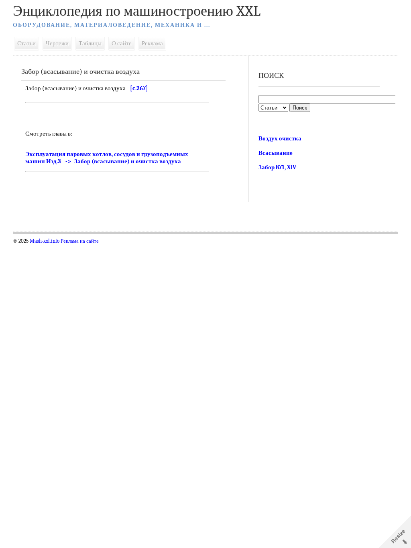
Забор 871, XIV (277, 167)
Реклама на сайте (80, 241)
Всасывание (275, 152)
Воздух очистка (279, 138)
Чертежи (57, 43)
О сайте (122, 43)
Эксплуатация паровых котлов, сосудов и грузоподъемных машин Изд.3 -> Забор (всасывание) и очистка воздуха (106, 157)
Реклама (152, 43)
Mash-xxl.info (44, 241)
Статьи (26, 43)
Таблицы (90, 43)
